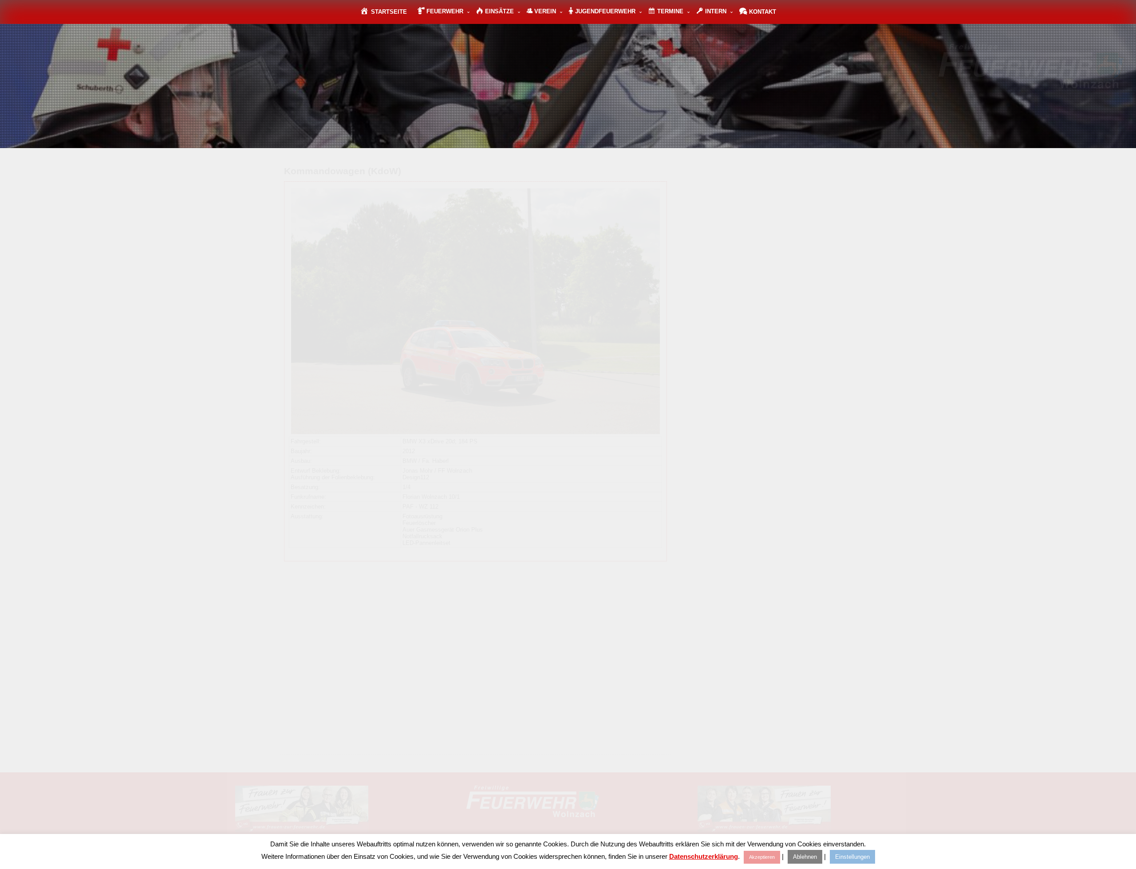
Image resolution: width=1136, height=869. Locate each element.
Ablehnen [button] (805, 856)
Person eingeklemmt (756, 249)
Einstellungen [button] (852, 856)
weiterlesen (470, 645)
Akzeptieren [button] (762, 857)
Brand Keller (745, 193)
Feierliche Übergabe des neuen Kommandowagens (403, 597)
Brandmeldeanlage (753, 221)
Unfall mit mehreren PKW (762, 305)
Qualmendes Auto (753, 277)
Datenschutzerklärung (703, 856)
